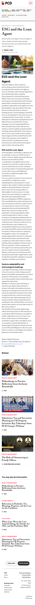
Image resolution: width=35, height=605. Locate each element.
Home (6, 575)
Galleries (7, 592)
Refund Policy (26, 577)
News (6, 577)
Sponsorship (8, 590)
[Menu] (30, 3)
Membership (8, 587)
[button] (6, 25)
